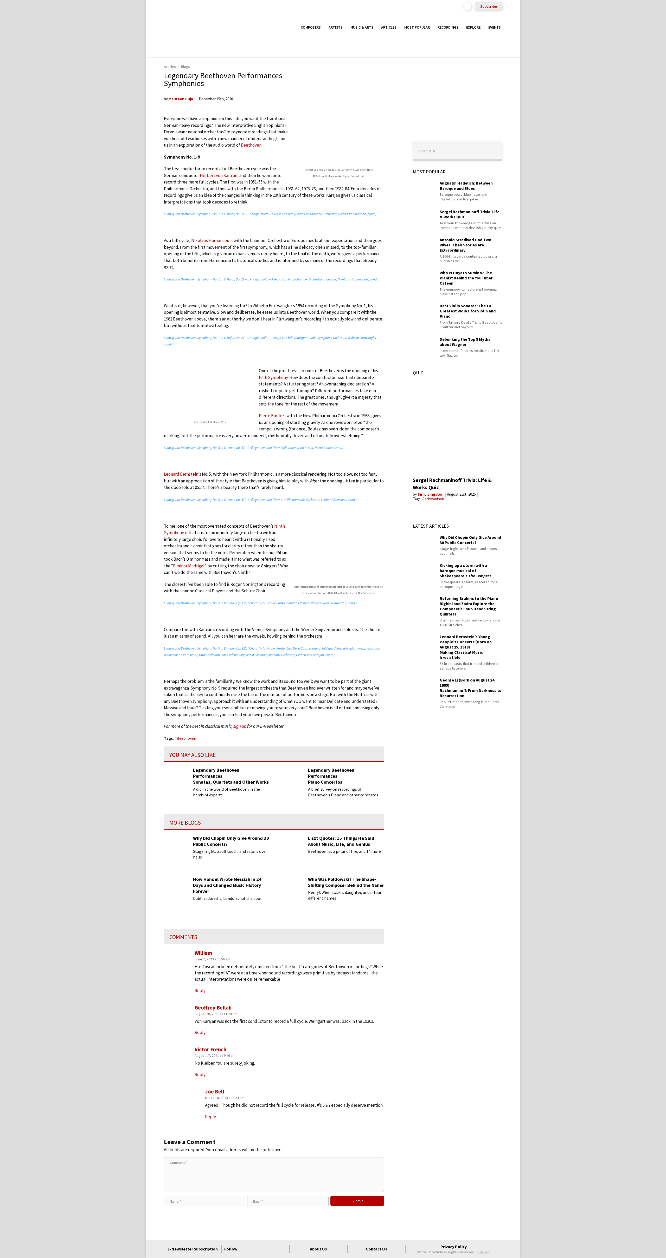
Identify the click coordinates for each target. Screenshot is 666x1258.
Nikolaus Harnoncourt (212, 240)
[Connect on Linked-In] (273, 1249)
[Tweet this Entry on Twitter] (393, 124)
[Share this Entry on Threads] (393, 141)
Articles (388, 27)
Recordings (448, 27)
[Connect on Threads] (283, 1249)
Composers (311, 27)
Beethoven (251, 145)
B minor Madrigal (188, 566)
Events (494, 27)
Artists (336, 27)
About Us (318, 1249)
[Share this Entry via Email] (393, 98)
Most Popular (417, 27)
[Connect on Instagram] (264, 1249)
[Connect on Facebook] (245, 1249)
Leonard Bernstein (181, 474)
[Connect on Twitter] (255, 1249)
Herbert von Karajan (218, 175)
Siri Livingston (431, 494)
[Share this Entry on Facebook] (393, 115)
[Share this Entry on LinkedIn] (393, 132)
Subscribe (488, 6)
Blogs (185, 66)
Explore (473, 27)
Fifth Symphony (273, 377)
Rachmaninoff (433, 498)
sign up (239, 726)
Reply (200, 1074)
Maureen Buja (181, 98)
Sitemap (483, 1252)
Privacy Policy (453, 1246)
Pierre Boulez (271, 415)
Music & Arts (361, 27)
